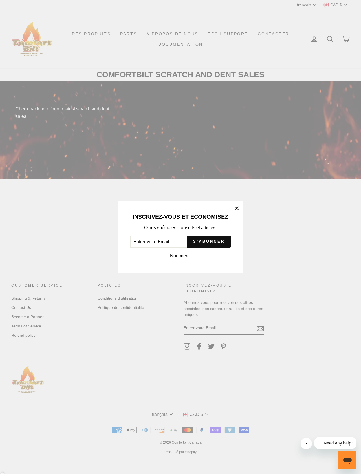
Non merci (180, 255)
